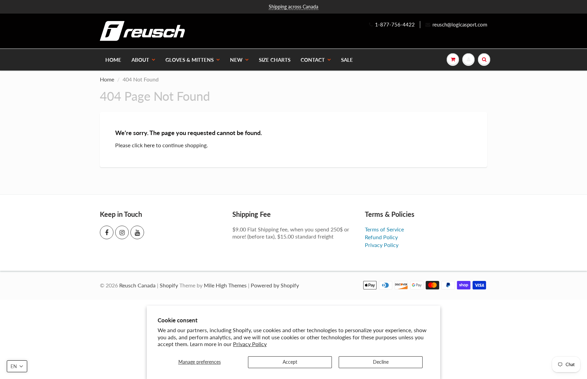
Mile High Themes (225, 285)
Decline (381, 362)
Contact (313, 60)
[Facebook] (106, 232)
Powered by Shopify (275, 285)
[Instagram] (122, 232)
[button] (17, 366)
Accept (290, 362)
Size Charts (274, 60)
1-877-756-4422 (395, 24)
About (140, 60)
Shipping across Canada (293, 7)
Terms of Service (384, 229)
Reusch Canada (137, 285)
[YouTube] (137, 232)
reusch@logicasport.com (459, 24)
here (149, 145)
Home (113, 60)
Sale (347, 60)
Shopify (169, 285)
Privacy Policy (250, 344)
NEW (236, 60)
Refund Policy (381, 237)
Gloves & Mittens (189, 60)
